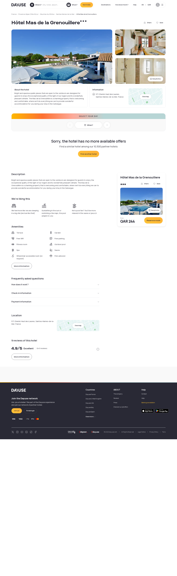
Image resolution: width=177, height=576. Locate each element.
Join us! (17, 411)
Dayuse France (90, 394)
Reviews (116, 398)
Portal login (30, 411)
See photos (156, 79)
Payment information (21, 301)
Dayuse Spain (90, 412)
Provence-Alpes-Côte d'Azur (28, 14)
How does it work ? (121, 5)
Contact (144, 394)
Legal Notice (142, 432)
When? (90, 125)
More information (21, 266)
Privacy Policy (153, 432)
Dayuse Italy (90, 407)
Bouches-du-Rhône (47, 14)
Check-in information (21, 293)
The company (118, 394)
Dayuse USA (90, 403)
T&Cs (164, 432)
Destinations (106, 5)
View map (145, 97)
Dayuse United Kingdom (94, 399)
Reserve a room (153, 220)
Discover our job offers (121, 407)
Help (134, 5)
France (13, 14)
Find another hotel (88, 154)
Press (115, 403)
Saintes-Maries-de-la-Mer (65, 14)
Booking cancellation (148, 403)
